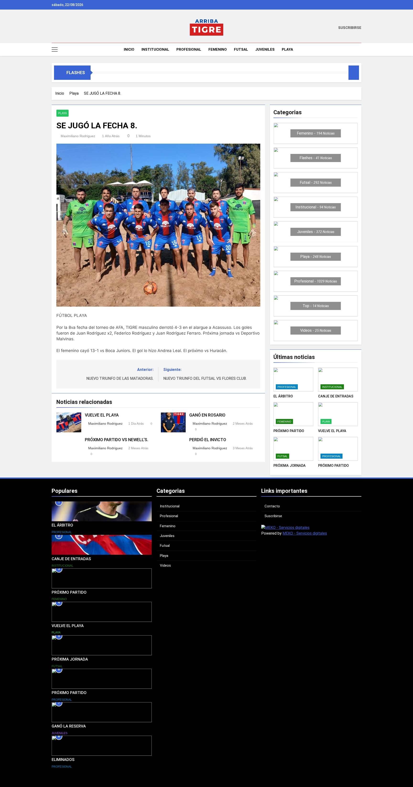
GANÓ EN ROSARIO (207, 415)
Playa (287, 49)
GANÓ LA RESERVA (69, 726)
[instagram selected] (54, 28)
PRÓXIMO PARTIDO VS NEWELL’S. (116, 439)
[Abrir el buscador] (360, 49)
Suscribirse (273, 516)
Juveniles (265, 49)
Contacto (272, 506)
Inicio (128, 49)
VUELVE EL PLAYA (102, 415)
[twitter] (66, 28)
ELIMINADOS (63, 759)
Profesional (188, 49)
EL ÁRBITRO (283, 396)
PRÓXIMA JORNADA (289, 465)
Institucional (155, 49)
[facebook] (60, 28)
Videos (165, 565)
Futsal (241, 49)
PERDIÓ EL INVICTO (207, 439)
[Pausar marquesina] (353, 72)
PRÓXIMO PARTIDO (288, 431)
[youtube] (72, 28)
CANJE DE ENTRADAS (335, 396)
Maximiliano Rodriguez (78, 136)
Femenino (217, 49)
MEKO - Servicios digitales (305, 533)
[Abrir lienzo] (55, 49)
